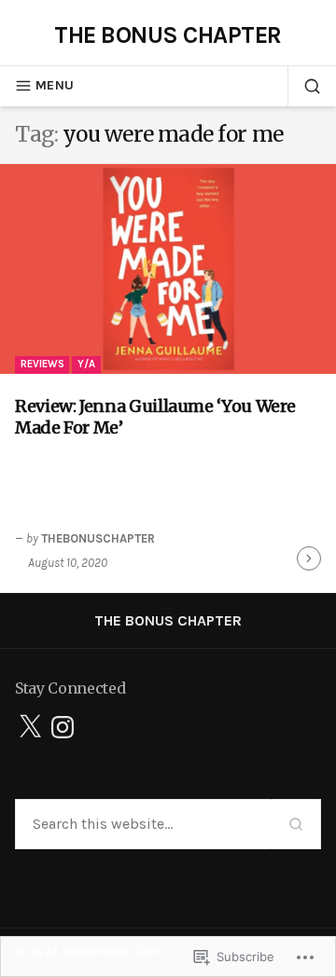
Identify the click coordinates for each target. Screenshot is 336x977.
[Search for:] (143, 824)
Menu (54, 85)
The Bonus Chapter (167, 34)
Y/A (86, 364)
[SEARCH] (304, 85)
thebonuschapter (98, 538)
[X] (30, 727)
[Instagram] (62, 727)
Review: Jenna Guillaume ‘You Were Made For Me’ (155, 416)
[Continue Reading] (309, 558)
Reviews (42, 364)
